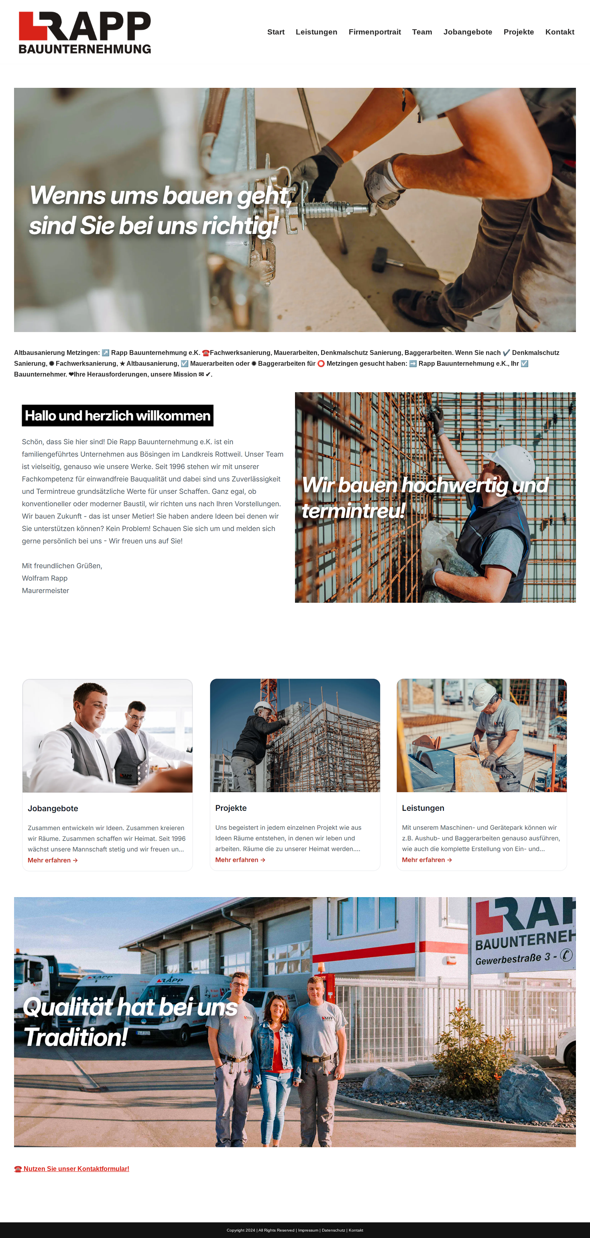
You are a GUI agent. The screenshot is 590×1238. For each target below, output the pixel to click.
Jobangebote (468, 32)
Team (422, 32)
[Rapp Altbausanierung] (84, 32)
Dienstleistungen (132, 647)
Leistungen (317, 32)
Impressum (308, 1230)
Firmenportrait (375, 32)
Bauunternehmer (52, 647)
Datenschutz (333, 1230)
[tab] (52, 647)
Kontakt (559, 32)
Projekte (519, 32)
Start (276, 32)
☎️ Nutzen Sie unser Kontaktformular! (71, 1168)
